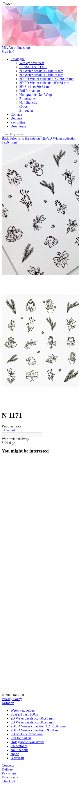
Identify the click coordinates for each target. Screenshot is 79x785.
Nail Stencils (19, 750)
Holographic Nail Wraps (27, 742)
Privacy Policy (12, 699)
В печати (17, 758)
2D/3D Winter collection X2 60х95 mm (38, 726)
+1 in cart (8, 430)
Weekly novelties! (23, 710)
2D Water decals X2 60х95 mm (32, 718)
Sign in (7, 51)
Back (5, 138)
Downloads (19, 126)
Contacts (17, 114)
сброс (15, 754)
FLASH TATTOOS (25, 714)
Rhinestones (19, 746)
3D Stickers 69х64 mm (27, 734)
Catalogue (18, 59)
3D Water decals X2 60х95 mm (32, 722)
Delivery (17, 118)
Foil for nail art (21, 738)
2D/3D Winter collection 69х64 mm (35, 730)
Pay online (18, 122)
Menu (10, 4)
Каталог (8, 703)
